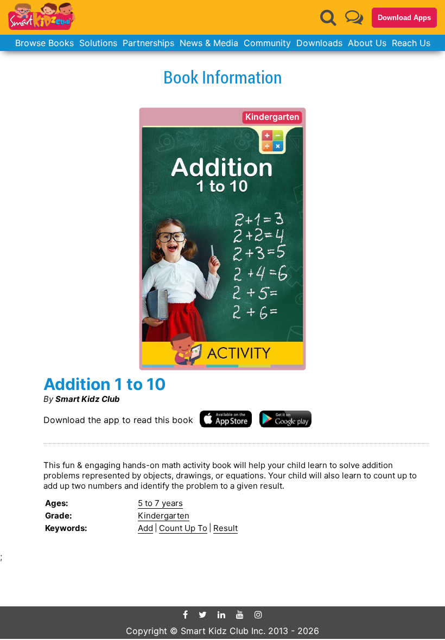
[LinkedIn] (221, 614)
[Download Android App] (285, 418)
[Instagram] (258, 614)
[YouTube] (239, 614)
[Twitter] (202, 614)
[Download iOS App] (226, 418)
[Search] (328, 17)
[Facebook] (185, 614)
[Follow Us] (354, 17)
